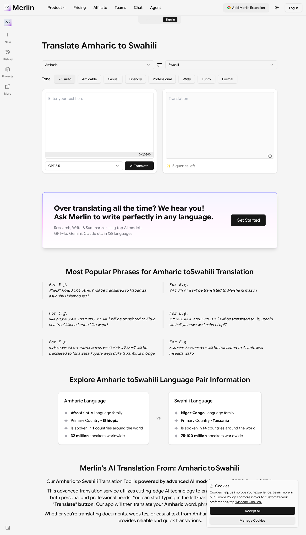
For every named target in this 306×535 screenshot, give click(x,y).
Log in (293, 8)
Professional (162, 79)
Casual (113, 79)
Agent (155, 7)
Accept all (252, 511)
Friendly (135, 79)
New (8, 42)
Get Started (248, 220)
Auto (67, 79)
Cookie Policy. (226, 497)
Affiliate (100, 7)
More (7, 93)
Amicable (89, 79)
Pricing (79, 7)
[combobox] (98, 64)
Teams (120, 7)
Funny (206, 79)
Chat (138, 7)
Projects (7, 76)
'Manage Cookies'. (248, 502)
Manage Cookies (252, 520)
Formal (227, 79)
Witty (187, 79)
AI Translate (139, 166)
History (8, 59)
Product (55, 7)
